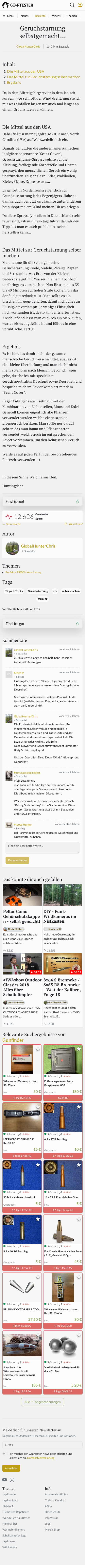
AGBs (48, 1506)
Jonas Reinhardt (16, 1002)
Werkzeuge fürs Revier (16, 1517)
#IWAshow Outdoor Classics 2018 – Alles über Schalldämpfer (22, 987)
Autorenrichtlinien (56, 1494)
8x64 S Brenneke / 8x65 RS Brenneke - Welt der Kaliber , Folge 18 (62, 987)
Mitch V (19, 672)
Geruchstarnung (38, 591)
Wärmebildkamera (13, 1529)
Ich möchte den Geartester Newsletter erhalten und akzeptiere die (40, 1456)
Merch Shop (52, 1529)
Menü (10, 15)
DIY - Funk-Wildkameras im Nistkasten (59, 916)
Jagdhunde (9, 1494)
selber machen (71, 591)
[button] (80, 5)
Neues (24, 15)
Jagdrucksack (10, 1500)
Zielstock (8, 1506)
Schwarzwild (54, 929)
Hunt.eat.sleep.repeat (27, 772)
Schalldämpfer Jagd (14, 1535)
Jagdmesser (9, 1541)
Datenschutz (52, 1512)
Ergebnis (14, 82)
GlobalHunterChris (28, 46)
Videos (56, 15)
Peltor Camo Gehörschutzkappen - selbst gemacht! (21, 916)
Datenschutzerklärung (40, 1457)
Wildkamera (9, 1547)
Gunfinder (13, 1040)
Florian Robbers (16, 929)
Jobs (47, 1523)
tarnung (42, 598)
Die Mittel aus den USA (25, 71)
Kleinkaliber (9, 1523)
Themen (72, 15)
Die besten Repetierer (15, 1512)
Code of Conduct (55, 1500)
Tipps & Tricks (14, 591)
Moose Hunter (23, 824)
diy (55, 591)
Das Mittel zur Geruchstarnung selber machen (43, 77)
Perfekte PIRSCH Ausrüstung (23, 572)
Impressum (52, 1517)
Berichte (40, 15)
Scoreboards (13, 524)
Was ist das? (75, 524)
